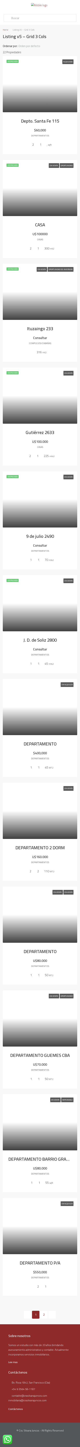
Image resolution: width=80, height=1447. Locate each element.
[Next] (52, 1315)
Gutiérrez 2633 (40, 432)
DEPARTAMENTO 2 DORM (40, 847)
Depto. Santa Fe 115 (40, 121)
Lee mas (13, 1362)
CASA (40, 225)
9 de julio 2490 (40, 536)
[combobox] (32, 46)
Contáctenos (15, 1409)
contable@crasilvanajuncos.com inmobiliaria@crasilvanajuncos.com (27, 1398)
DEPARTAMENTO (40, 744)
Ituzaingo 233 (40, 328)
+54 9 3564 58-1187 (23, 1389)
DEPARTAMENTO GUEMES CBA (40, 1055)
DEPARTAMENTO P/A (40, 1263)
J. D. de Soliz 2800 (40, 640)
